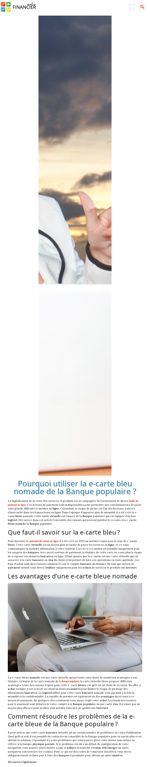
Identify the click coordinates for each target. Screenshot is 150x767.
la (69, 681)
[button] (132, 7)
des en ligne (43, 541)
